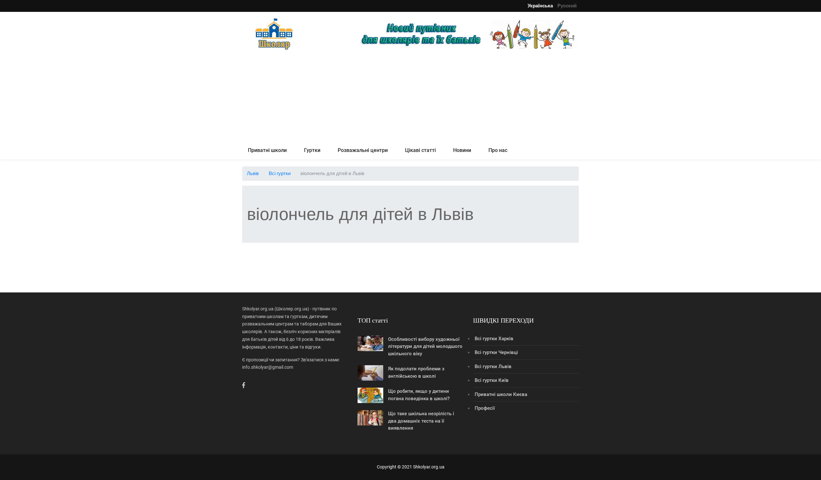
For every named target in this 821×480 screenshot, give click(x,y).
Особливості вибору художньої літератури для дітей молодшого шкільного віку (425, 346)
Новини (462, 150)
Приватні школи (267, 150)
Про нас (497, 150)
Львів (253, 173)
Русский (567, 5)
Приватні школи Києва (501, 394)
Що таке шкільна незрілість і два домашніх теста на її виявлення (421, 421)
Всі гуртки (280, 173)
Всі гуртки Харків (494, 338)
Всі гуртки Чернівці (496, 352)
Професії (485, 408)
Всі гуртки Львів (493, 366)
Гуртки (312, 150)
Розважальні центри (363, 150)
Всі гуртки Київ (492, 380)
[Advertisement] (410, 97)
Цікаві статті (420, 150)
